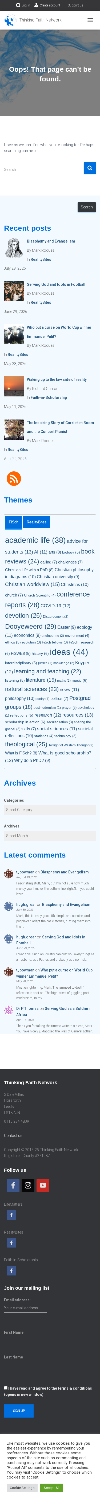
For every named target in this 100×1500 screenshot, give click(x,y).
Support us (75, 5)
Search (87, 207)
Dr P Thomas (27, 1008)
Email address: (17, 1300)
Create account (50, 5)
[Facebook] (13, 1185)
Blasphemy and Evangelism (65, 872)
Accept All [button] (51, 1488)
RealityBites (41, 259)
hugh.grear (26, 904)
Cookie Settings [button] (22, 1488)
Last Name (13, 1357)
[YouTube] (43, 1185)
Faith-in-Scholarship (49, 397)
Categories (14, 800)
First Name (13, 1332)
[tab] (13, 523)
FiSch (13, 522)
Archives (11, 826)
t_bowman (25, 872)
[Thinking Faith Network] (35, 20)
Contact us (13, 1135)
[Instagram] (28, 1185)
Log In (26, 5)
